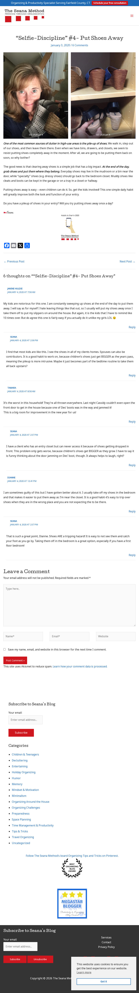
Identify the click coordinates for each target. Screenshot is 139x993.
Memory (17, 784)
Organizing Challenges (26, 807)
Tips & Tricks (20, 831)
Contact (106, 942)
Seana (13, 336)
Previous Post (14, 261)
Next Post (127, 261)
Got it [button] (104, 981)
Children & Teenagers (25, 754)
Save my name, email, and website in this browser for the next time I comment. (57, 649)
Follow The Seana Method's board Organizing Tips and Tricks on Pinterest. (72, 856)
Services (106, 937)
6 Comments (80, 45)
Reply (132, 327)
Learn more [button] (84, 972)
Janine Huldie (15, 288)
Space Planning (21, 819)
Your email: (15, 712)
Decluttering (19, 760)
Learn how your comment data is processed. (80, 666)
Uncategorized (21, 843)
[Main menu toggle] (132, 15)
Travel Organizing (23, 837)
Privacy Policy (106, 947)
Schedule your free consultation (109, 2)
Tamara (11, 387)
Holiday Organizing (23, 772)
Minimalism (19, 796)
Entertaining (19, 766)
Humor (16, 778)
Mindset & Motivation (25, 790)
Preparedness (20, 813)
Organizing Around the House (30, 802)
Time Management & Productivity (33, 825)
